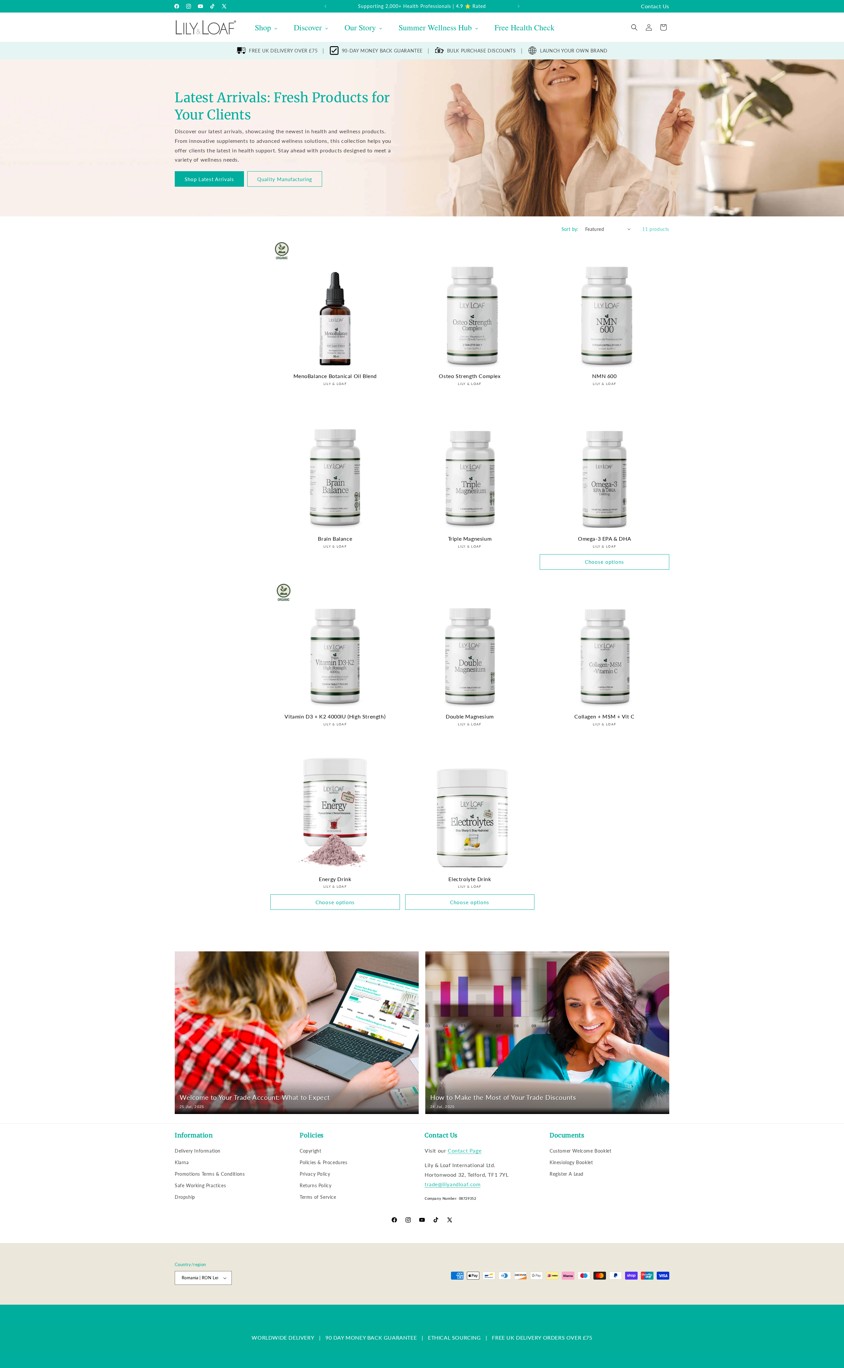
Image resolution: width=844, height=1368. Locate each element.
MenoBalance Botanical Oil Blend (335, 376)
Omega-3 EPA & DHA (604, 538)
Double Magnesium (470, 716)
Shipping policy (381, 1301)
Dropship (185, 1197)
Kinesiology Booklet (571, 1162)
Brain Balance (335, 538)
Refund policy (278, 1301)
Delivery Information (198, 1151)
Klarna (182, 1162)
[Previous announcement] (325, 6)
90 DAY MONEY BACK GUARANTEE (371, 1337)
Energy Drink (335, 879)
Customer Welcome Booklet (580, 1151)
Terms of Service (318, 1197)
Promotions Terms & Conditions (210, 1174)
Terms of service (345, 1301)
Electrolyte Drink (469, 879)
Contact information (419, 1301)
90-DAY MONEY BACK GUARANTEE (382, 50)
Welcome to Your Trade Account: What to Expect (255, 1097)
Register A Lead (567, 1174)
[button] (634, 27)
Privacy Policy (315, 1174)
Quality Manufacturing (284, 179)
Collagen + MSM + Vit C (604, 716)
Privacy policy (310, 1301)
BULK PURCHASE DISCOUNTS (481, 50)
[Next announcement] (518, 6)
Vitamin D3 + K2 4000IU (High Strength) (335, 716)
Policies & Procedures (323, 1162)
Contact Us (655, 6)
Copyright (310, 1151)
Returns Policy (315, 1185)
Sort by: (570, 229)
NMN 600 (604, 376)
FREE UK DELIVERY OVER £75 (283, 50)
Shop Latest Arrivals (209, 179)
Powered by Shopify (241, 1301)
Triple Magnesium (470, 538)
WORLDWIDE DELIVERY (283, 1337)
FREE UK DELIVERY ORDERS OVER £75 (542, 1337)
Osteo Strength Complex (469, 376)
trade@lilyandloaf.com (453, 1184)
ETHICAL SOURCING (454, 1337)
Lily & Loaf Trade (206, 1301)
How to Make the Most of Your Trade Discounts (503, 1097)
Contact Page (464, 1150)
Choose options (604, 562)
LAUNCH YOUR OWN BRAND (574, 50)
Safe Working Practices (200, 1185)
